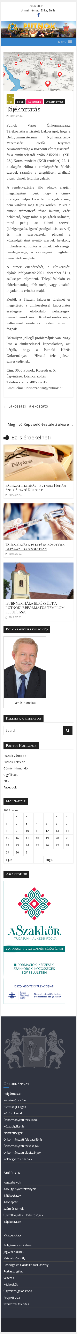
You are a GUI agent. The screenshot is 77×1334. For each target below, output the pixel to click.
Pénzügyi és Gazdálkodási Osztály (25, 1265)
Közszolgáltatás (14, 1126)
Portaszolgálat (13, 1271)
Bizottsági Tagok (14, 1107)
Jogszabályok (12, 1182)
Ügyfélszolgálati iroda (17, 1291)
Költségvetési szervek (17, 1159)
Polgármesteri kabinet (18, 1245)
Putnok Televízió (14, 762)
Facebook (10, 787)
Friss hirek (10, 99)
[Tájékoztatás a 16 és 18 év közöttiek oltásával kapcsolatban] (38, 506)
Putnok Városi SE (14, 756)
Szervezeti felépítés (16, 1304)
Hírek (20, 101)
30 (17, 852)
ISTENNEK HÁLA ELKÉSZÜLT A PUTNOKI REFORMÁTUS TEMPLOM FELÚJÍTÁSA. (35, 607)
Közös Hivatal (12, 1113)
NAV (6, 781)
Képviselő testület (15, 1100)
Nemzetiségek (13, 1133)
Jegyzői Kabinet (13, 1252)
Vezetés (8, 1278)
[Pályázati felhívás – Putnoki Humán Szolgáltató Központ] (38, 447)
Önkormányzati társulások (20, 1120)
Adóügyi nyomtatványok (19, 1189)
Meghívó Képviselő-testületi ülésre (41, 424)
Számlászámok (13, 1208)
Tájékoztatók (12, 1195)
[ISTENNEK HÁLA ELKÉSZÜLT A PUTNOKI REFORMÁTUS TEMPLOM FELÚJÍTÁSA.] (38, 565)
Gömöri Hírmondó (15, 768)
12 (47, 831)
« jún (9, 860)
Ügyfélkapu (10, 775)
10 (27, 831)
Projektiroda (11, 1297)
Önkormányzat (54, 101)
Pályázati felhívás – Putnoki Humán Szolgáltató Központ (36, 487)
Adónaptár (10, 1202)
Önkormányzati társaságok (21, 1146)
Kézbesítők (10, 1284)
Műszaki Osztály (14, 1258)
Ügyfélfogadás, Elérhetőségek (23, 1215)
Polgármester (12, 1094)
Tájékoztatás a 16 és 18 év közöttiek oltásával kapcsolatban (35, 546)
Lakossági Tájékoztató (25, 406)
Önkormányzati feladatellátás (23, 1139)
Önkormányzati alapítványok (22, 1152)
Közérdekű (34, 101)
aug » (49, 860)
